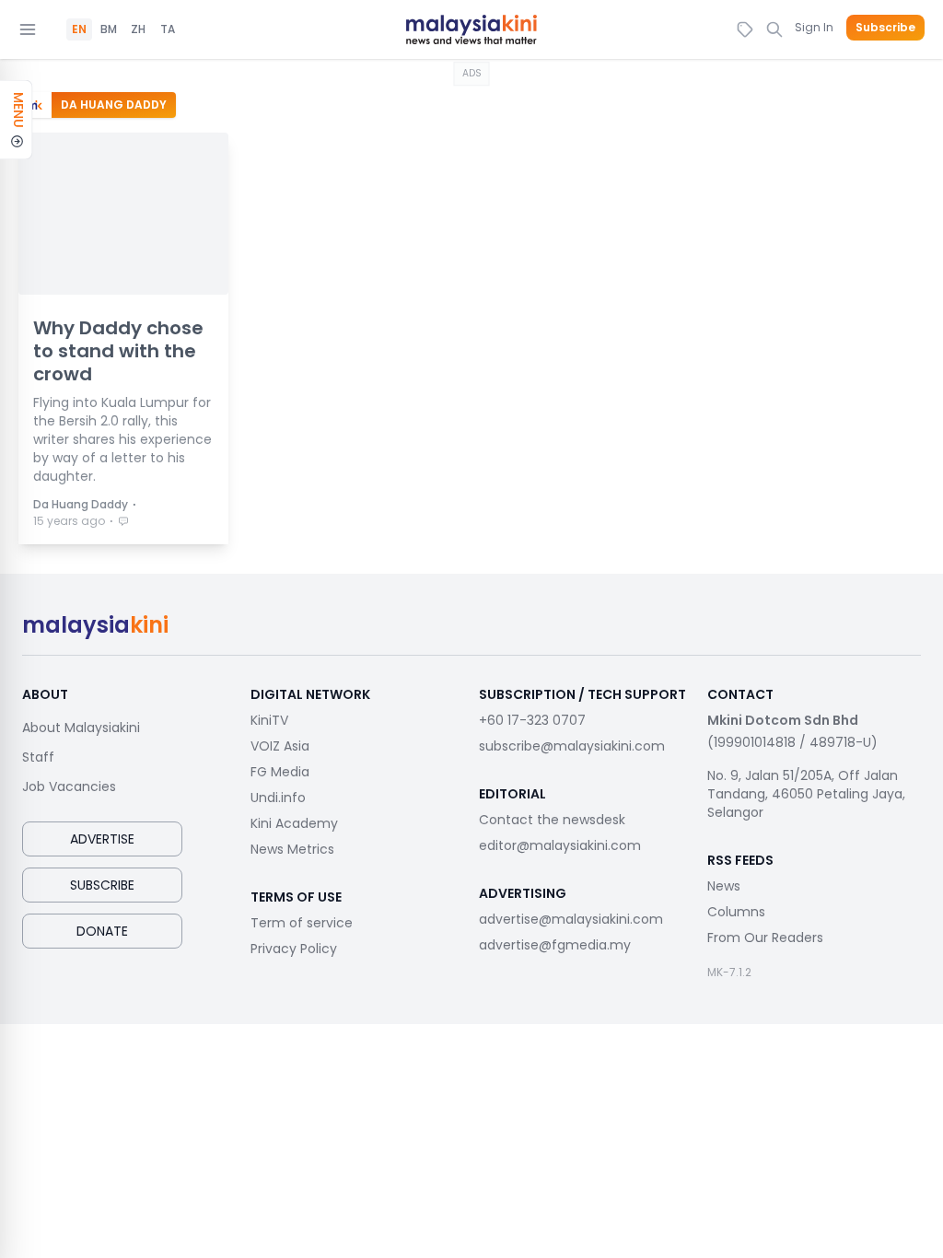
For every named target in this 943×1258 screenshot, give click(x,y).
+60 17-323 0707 (532, 720)
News (723, 886)
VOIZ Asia (279, 746)
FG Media (279, 772)
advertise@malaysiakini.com (571, 919)
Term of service (301, 923)
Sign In (814, 27)
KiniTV (269, 720)
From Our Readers (765, 937)
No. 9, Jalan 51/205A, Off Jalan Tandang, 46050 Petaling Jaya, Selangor (806, 793)
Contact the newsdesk (552, 819)
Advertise (102, 839)
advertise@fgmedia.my (555, 945)
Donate (102, 931)
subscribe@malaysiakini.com (572, 746)
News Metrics (292, 849)
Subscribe (885, 27)
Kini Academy (294, 823)
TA (167, 29)
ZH (138, 29)
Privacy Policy (293, 948)
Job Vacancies (69, 786)
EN (79, 29)
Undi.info (278, 797)
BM (108, 29)
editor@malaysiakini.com (560, 845)
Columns (736, 912)
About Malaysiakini (81, 727)
